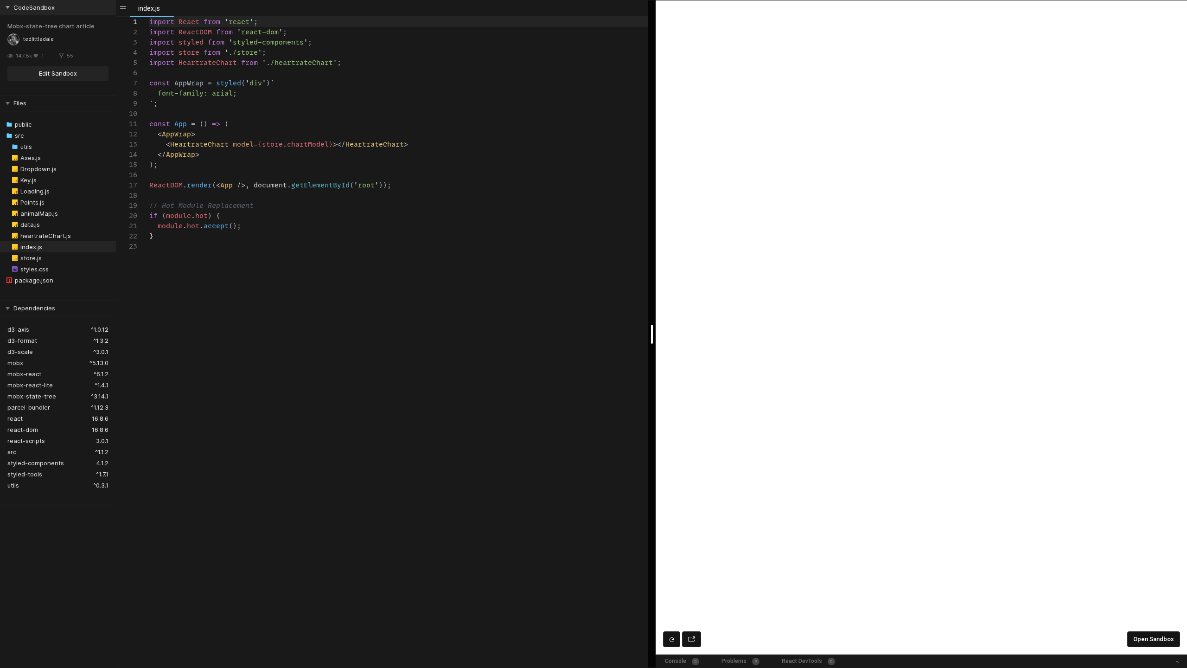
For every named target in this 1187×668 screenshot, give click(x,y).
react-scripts (26, 440)
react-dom (22, 429)
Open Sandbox (1153, 639)
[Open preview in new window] (691, 639)
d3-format (22, 340)
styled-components (35, 463)
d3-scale (20, 351)
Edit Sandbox (58, 73)
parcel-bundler (28, 407)
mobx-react (24, 374)
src (11, 452)
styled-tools (24, 474)
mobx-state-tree (31, 396)
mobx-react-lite (30, 385)
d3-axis (18, 329)
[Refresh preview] (671, 639)
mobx (15, 362)
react (15, 418)
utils (13, 485)
